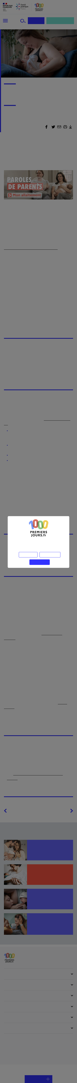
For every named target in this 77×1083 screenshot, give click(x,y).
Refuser (28, 554)
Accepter (40, 561)
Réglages (50, 554)
